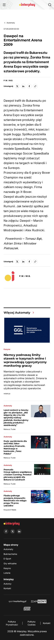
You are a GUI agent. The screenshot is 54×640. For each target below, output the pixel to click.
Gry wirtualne (10, 563)
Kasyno (7, 568)
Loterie (7, 573)
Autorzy (7, 583)
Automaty (11, 23)
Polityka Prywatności (12, 623)
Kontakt (7, 588)
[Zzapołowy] (39, 601)
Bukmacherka (10, 554)
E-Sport (7, 558)
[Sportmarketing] (17, 601)
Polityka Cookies (31, 623)
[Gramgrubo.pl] (27, 608)
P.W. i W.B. (8, 80)
